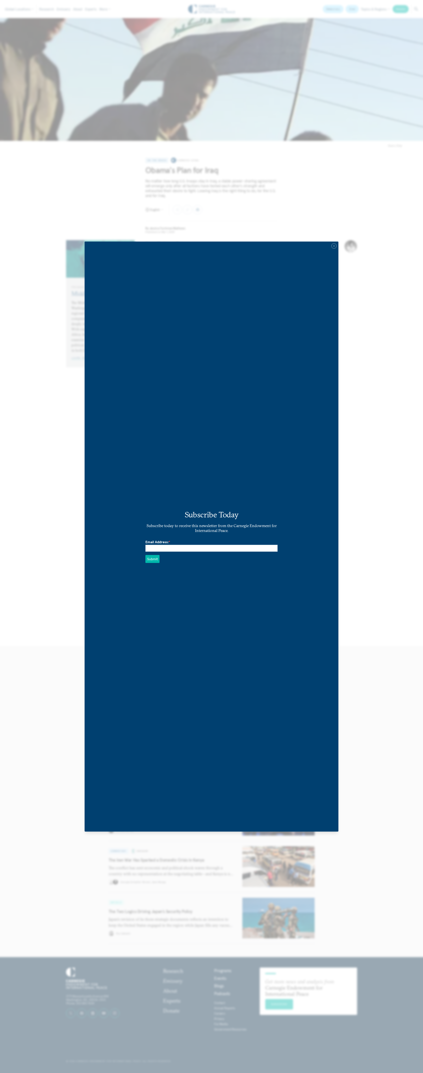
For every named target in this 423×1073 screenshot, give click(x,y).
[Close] (334, 246)
